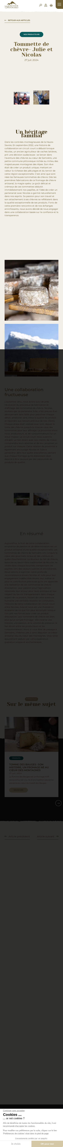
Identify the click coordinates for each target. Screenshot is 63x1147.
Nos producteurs (31, 34)
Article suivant (45, 836)
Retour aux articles (19, 20)
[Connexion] (45, 5)
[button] (58, 803)
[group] (31, 757)
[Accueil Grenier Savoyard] (11, 7)
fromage (31, 699)
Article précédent (19, 836)
